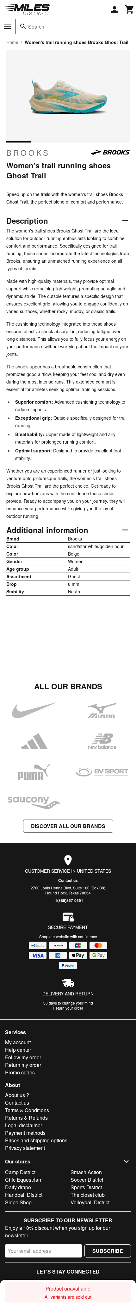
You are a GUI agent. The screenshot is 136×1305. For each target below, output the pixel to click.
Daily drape (18, 1187)
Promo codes (20, 1072)
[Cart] (130, 9)
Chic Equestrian (23, 1179)
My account (18, 1042)
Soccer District (87, 1179)
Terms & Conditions (27, 1110)
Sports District (86, 1187)
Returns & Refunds (26, 1117)
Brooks (28, 153)
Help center (18, 1049)
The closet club (88, 1194)
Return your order (68, 1008)
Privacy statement (25, 1147)
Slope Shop (18, 1202)
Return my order (23, 1064)
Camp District (20, 1172)
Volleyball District (90, 1202)
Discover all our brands (68, 826)
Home (12, 42)
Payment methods (25, 1132)
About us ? (17, 1095)
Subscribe (107, 1250)
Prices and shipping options (36, 1140)
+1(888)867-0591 (68, 900)
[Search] (23, 26)
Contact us (68, 880)
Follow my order (23, 1057)
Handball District (23, 1194)
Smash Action (86, 1172)
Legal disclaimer (23, 1125)
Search (36, 26)
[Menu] (7, 26)
